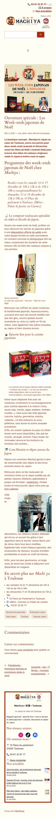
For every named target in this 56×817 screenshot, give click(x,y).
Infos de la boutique (41, 133)
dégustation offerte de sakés (26, 232)
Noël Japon (11, 616)
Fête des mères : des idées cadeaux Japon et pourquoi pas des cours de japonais (22, 794)
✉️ (50, 4)
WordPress (19, 811)
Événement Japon (37, 612)
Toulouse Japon (39, 616)
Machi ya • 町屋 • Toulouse (28, 705)
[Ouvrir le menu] (28, 50)
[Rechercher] (40, 34)
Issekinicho (32, 482)
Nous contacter (18, 760)
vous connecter (25, 650)
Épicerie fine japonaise (15, 612)
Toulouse (24, 616)
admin (24, 133)
